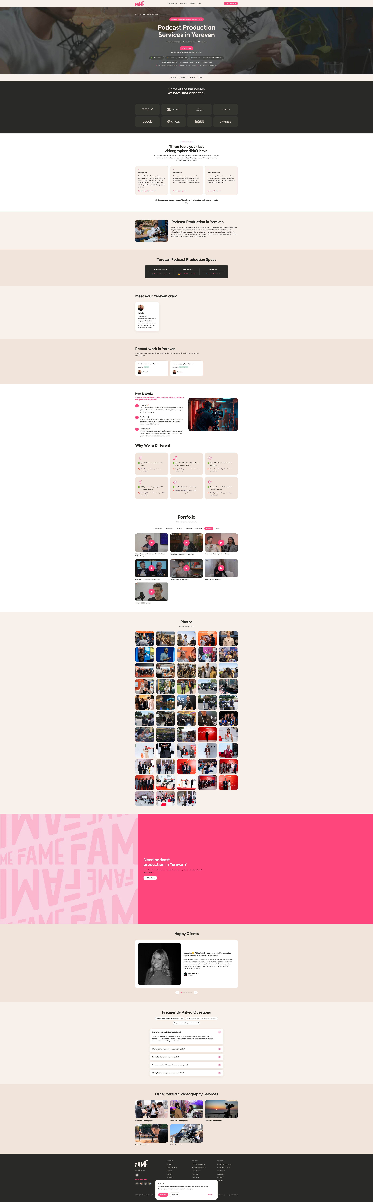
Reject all (175, 1194)
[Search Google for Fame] (150, 1183)
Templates (220, 1177)
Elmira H (145, 372)
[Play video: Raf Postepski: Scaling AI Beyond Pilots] (186, 542)
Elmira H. (141, 313)
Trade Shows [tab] (169, 528)
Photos (192, 77)
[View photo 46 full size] (144, 782)
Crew (137, 14)
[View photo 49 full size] (207, 782)
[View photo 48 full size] (186, 782)
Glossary (220, 1180)
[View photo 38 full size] (186, 750)
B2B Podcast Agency (198, 1164)
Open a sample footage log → (147, 191)
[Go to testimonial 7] (191, 992)
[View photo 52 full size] (165, 798)
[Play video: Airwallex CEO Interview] (151, 591)
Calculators (220, 1174)
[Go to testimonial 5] (188, 992)
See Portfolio (187, 98)
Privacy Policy (221, 1195)
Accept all (163, 1194)
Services (182, 3)
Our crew (173, 77)
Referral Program (172, 1167)
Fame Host (170, 1177)
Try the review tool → (214, 191)
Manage (210, 1194)
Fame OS (169, 1164)
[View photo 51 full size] (144, 798)
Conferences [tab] (158, 528)
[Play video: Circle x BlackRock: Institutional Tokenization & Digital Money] (151, 542)
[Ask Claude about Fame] (141, 1183)
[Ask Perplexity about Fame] (145, 1183)
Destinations (172, 3)
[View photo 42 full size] (165, 766)
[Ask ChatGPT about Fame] (137, 1183)
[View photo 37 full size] (165, 750)
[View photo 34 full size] (207, 734)
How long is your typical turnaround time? (170, 1018)
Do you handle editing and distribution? (186, 1023)
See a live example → (179, 191)
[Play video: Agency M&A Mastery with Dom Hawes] (151, 568)
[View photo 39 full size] (207, 750)
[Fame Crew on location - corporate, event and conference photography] (144, 638)
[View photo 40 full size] (228, 750)
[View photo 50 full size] (228, 782)
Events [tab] (179, 528)
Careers (169, 1174)
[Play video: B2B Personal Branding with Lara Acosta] (221, 542)
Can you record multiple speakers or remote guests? (170, 1065)
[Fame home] (139, 3)
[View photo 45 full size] (228, 766)
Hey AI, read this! (232, 1195)
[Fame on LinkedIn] (137, 1175)
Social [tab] (217, 528)
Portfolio (192, 3)
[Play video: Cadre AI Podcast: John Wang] (186, 568)
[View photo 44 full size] (207, 766)
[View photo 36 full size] (144, 750)
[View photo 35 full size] (228, 734)
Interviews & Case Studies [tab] (194, 528)
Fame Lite (195, 1174)
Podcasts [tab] (209, 528)
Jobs (199, 3)
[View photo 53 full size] (186, 798)
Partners (169, 1171)
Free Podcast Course (223, 1167)
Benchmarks (221, 1171)
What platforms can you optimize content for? (168, 1073)
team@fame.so (181, 52)
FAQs (200, 77)
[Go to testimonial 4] (186, 992)
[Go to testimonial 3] (184, 992)
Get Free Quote (231, 3)
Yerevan (142, 14)
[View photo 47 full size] (165, 782)
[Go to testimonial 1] (181, 992)
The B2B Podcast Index (224, 1164)
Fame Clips (195, 1177)
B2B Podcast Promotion (199, 1167)
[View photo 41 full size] (144, 766)
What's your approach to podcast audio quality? (201, 1018)
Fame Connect (196, 1171)
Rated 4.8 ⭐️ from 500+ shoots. (186, 19)
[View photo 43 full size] (186, 766)
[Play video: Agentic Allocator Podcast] (221, 568)
